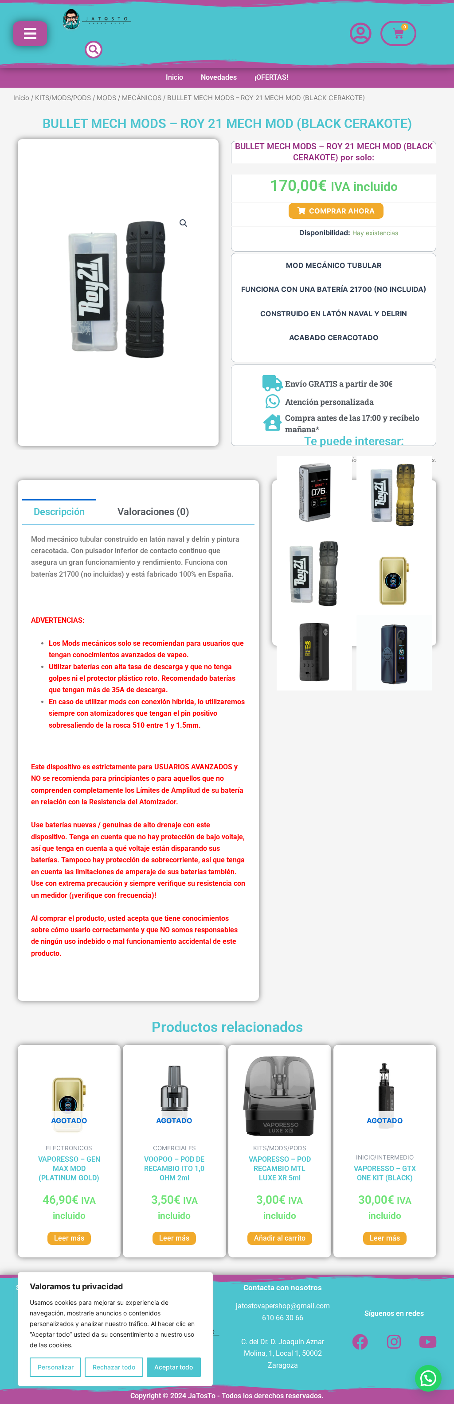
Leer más (69, 1238)
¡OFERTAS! (271, 77)
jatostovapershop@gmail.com (283, 1306)
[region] (115, 1329)
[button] (93, 49)
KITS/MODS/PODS (63, 98)
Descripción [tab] (59, 511)
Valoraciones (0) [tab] (153, 511)
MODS (106, 98)
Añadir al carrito (279, 1238)
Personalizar (56, 1367)
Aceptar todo (173, 1367)
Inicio (174, 77)
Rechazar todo (114, 1367)
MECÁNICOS (141, 98)
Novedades (219, 77)
